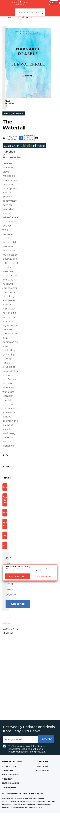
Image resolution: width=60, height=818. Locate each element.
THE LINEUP (7, 779)
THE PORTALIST (9, 787)
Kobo (4, 545)
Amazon (4, 487)
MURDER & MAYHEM (10, 783)
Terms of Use (42, 767)
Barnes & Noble (4, 500)
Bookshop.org (4, 512)
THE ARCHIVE (7, 771)
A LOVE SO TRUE (9, 767)
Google (4, 535)
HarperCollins (12, 157)
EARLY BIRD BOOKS (10, 775)
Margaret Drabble (11, 138)
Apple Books (4, 524)
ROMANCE (18, 113)
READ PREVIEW (9, 102)
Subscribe (54, 3)
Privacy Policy (42, 771)
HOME (7, 113)
